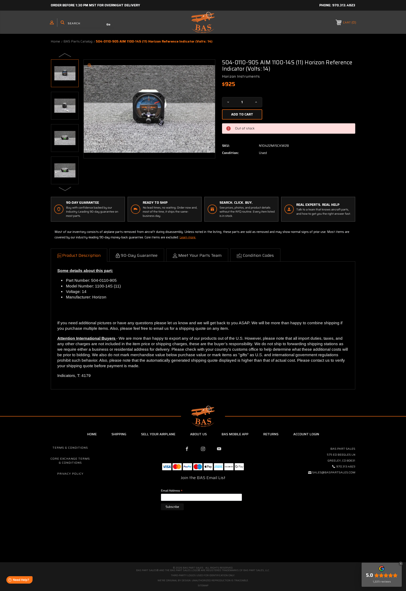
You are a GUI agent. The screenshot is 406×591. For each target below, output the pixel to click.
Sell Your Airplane (158, 434)
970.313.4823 (343, 5)
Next (65, 189)
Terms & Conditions (70, 447)
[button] (203, 544)
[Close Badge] (401, 564)
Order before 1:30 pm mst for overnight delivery (95, 5)
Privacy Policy (70, 473)
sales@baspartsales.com (333, 472)
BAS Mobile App (235, 434)
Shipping (118, 434)
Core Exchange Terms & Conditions (70, 460)
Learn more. (188, 237)
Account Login (306, 434)
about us (198, 434)
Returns (270, 434)
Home (92, 434)
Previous (65, 55)
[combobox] (87, 23)
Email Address (171, 491)
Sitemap (203, 585)
